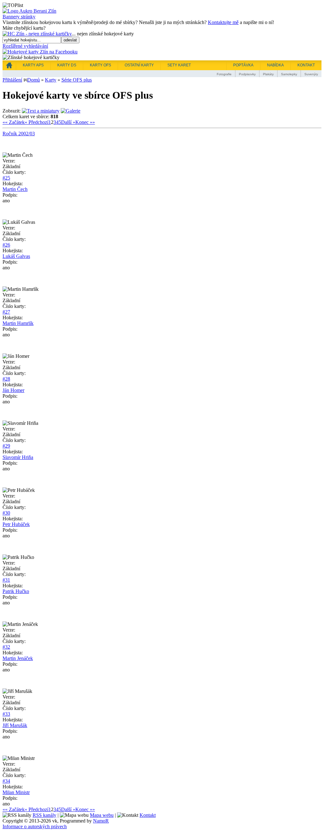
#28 (6, 379)
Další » (68, 122)
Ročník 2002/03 (19, 133)
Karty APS (33, 65)
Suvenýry (311, 74)
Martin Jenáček (18, 658)
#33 (6, 714)
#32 (6, 647)
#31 (6, 580)
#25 (6, 177)
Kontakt (148, 815)
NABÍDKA (275, 65)
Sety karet (179, 65)
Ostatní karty (139, 65)
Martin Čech (15, 189)
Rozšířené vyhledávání (25, 46)
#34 (6, 781)
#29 (6, 446)
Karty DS (66, 65)
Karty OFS (100, 65)
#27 (6, 312)
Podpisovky (247, 74)
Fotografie (224, 74)
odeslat (70, 40)
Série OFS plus (76, 80)
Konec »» (85, 122)
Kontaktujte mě (223, 22)
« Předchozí (36, 122)
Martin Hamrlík (18, 323)
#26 (6, 245)
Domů (33, 80)
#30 (6, 513)
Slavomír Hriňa (18, 457)
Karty (50, 80)
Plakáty (268, 74)
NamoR (101, 820)
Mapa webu (102, 815)
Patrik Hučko (16, 591)
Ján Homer (13, 390)
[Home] (9, 65)
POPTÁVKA (243, 65)
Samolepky (289, 74)
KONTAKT (306, 65)
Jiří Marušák (15, 725)
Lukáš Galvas (16, 256)
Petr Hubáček (16, 524)
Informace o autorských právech (35, 826)
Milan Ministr (16, 792)
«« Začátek (14, 122)
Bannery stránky (19, 16)
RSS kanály (44, 815)
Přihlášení (12, 80)
